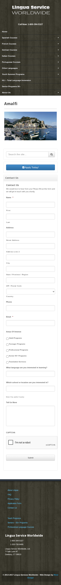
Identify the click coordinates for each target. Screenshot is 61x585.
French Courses (9, 43)
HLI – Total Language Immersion (16, 80)
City (8, 263)
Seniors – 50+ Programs (18, 523)
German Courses (9, 50)
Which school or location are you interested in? (27, 382)
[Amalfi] (30, 126)
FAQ (9, 494)
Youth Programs (14, 518)
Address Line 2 (12, 252)
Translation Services (17, 362)
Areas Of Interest (13, 332)
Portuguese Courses (11, 62)
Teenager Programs (17, 344)
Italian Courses (8, 56)
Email (28, 20)
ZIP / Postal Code (14, 286)
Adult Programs (15, 338)
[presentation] (32, 442)
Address (10, 228)
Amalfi (10, 103)
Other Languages (10, 68)
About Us (6, 92)
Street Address (12, 240)
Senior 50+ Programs (18, 356)
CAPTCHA (10, 433)
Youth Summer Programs (13, 74)
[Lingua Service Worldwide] (30, 9)
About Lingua (13, 490)
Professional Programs (18, 350)
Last (8, 222)
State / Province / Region (17, 274)
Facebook (32, 20)
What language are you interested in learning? (26, 368)
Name (9, 197)
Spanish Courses (9, 37)
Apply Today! (31, 167)
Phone (9, 302)
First (8, 210)
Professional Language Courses (21, 527)
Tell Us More (11, 402)
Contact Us (12, 508)
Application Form (14, 503)
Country (9, 296)
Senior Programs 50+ (11, 86)
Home (4, 31)
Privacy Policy (13, 499)
